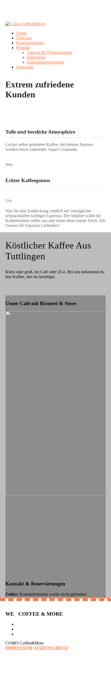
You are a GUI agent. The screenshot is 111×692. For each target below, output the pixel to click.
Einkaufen (25, 67)
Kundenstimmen (30, 42)
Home (21, 33)
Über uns (24, 38)
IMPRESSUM (18, 648)
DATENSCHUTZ (51, 648)
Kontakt (23, 47)
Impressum (36, 57)
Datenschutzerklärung (45, 62)
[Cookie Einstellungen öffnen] (40, 689)
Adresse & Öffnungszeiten (49, 52)
